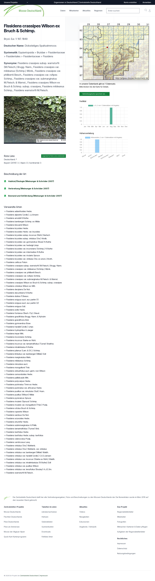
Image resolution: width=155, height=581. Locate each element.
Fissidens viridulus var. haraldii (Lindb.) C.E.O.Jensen (28, 456)
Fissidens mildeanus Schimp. (18, 360)
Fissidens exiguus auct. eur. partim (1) (22, 299)
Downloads (46, 532)
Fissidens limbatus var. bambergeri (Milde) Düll (26, 354)
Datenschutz (122, 548)
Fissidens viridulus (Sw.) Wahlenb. (21, 445)
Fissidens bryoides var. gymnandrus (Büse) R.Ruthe (28, 242)
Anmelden (147, 2)
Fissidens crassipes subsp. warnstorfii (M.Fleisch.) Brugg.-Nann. (34, 265)
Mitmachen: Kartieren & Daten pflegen (132, 527)
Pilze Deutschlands (11, 522)
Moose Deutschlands (12, 512)
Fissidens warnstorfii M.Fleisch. (19, 473)
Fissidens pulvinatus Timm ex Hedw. (22, 384)
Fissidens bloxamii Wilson (17, 225)
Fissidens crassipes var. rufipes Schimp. (23, 276)
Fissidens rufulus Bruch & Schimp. (21, 408)
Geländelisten (47, 522)
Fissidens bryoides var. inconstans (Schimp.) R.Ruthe (29, 248)
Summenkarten (48, 527)
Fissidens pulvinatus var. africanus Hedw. (24, 388)
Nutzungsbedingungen (126, 553)
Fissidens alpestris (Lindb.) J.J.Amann (22, 215)
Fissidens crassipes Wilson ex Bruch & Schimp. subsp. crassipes (34, 282)
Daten (63, 11)
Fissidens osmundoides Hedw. (19, 374)
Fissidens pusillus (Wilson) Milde (20, 394)
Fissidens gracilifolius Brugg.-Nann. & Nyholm (26, 316)
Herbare (45, 517)
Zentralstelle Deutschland (29, 576)
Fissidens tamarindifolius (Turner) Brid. (22, 428)
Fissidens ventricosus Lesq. (18, 442)
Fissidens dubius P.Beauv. (17, 296)
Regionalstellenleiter (125, 512)
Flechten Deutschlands (13, 517)
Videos (82, 512)
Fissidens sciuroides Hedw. (18, 418)
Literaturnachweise (49, 512)
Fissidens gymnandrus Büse (18, 323)
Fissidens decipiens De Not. (18, 289)
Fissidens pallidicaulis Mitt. (17, 377)
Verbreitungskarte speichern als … (94, 94)
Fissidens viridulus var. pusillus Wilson (22, 466)
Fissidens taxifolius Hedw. (17, 432)
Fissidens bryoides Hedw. (17, 228)
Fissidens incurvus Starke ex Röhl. (21, 340)
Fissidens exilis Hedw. (15, 310)
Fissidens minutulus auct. (17, 364)
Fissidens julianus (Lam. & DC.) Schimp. (23, 350)
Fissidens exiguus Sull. (16, 306)
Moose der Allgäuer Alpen (14, 532)
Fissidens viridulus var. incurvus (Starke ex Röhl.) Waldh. (30, 459)
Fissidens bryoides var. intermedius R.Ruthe (25, 252)
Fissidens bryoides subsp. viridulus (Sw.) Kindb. (26, 238)
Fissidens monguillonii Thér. (18, 367)
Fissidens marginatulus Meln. (18, 357)
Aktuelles (86, 11)
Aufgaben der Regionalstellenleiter (131, 532)
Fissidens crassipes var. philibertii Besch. (23, 272)
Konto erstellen (130, 2)
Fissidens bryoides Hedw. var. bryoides (23, 231)
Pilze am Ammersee (11, 527)
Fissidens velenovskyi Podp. (18, 439)
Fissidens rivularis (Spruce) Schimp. (21, 401)
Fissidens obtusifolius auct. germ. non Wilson (25, 371)
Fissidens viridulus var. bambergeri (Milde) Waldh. (27, 452)
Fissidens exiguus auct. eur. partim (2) (22, 303)
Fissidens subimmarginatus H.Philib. (21, 425)
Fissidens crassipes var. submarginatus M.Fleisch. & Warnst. (32, 279)
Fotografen (121, 522)
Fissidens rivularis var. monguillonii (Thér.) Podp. (27, 405)
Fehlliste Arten (47, 537)
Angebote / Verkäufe (87, 527)
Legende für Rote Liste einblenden (53, 156)
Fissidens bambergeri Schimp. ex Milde (23, 221)
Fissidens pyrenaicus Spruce (18, 398)
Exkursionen (84, 522)
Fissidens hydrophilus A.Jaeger (19, 330)
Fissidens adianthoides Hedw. (19, 211)
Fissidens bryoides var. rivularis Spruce (23, 255)
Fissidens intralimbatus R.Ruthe (19, 347)
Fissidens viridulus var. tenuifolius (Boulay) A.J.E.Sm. (29, 469)
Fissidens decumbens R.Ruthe (19, 293)
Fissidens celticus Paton (16, 262)
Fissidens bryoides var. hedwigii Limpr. (22, 245)
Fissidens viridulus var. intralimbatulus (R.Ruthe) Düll (28, 462)
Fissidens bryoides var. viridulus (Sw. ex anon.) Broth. (29, 259)
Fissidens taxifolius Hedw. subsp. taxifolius (24, 435)
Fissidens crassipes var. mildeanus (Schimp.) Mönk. (28, 269)
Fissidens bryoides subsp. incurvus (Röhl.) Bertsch (28, 235)
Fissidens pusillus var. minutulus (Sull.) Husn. (25, 391)
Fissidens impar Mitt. (15, 333)
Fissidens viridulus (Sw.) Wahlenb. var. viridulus (26, 449)
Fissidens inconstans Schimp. (19, 337)
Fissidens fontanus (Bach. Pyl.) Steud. (23, 313)
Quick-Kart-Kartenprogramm (15, 537)
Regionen (98, 11)
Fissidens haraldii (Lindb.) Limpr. (20, 327)
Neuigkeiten (84, 517)
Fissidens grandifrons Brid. (17, 320)
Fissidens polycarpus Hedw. (18, 381)
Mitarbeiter (74, 11)
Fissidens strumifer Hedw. (17, 422)
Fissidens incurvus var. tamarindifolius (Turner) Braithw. (30, 344)
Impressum (121, 543)
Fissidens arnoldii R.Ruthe (17, 218)
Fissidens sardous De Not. (17, 415)
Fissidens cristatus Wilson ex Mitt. (20, 286)
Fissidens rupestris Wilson (17, 411)
